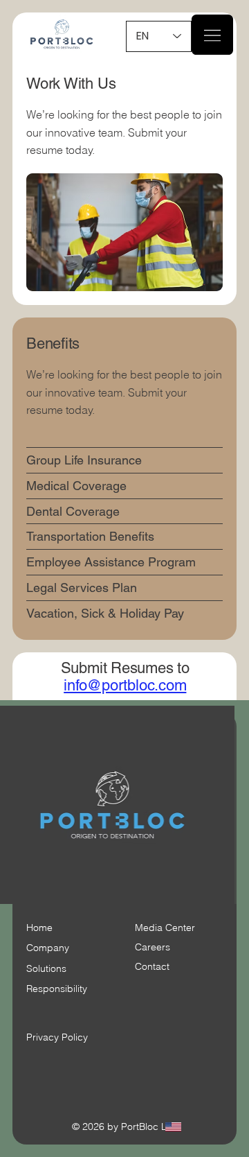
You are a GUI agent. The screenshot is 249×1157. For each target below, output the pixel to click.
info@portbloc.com (125, 685)
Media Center (165, 927)
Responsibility (56, 988)
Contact (152, 966)
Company (47, 947)
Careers (152, 947)
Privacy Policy (57, 1037)
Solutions (46, 968)
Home (39, 927)
